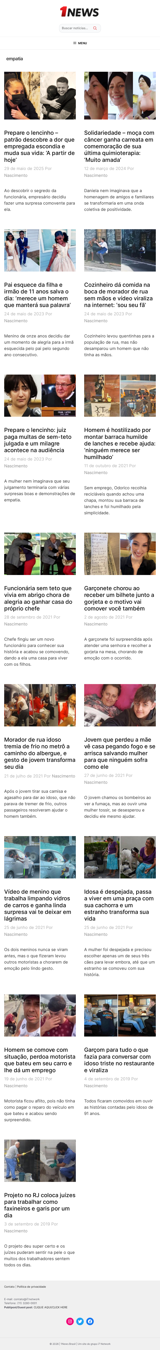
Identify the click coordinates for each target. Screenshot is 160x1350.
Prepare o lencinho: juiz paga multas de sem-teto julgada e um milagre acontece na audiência (37, 440)
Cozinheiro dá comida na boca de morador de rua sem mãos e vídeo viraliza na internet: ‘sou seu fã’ (118, 294)
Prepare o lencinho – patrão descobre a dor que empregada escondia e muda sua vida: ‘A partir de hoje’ (39, 146)
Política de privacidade (31, 1286)
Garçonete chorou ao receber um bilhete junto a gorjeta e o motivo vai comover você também (119, 598)
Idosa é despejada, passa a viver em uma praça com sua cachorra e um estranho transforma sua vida (119, 905)
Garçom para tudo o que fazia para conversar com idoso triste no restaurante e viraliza (119, 1059)
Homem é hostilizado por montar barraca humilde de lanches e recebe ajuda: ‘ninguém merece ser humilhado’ (120, 443)
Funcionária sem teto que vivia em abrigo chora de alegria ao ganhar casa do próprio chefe (38, 598)
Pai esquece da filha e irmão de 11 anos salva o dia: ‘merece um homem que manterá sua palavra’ (37, 294)
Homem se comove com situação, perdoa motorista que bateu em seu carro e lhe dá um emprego (39, 1059)
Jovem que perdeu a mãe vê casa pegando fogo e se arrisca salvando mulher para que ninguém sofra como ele (119, 753)
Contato (9, 1286)
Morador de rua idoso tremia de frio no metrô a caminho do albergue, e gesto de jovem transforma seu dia (39, 753)
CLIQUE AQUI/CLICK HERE (51, 1307)
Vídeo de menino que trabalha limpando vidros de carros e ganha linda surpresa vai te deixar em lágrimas (37, 905)
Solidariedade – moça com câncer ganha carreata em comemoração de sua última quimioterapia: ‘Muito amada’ (119, 146)
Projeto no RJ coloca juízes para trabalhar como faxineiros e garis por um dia (39, 1205)
